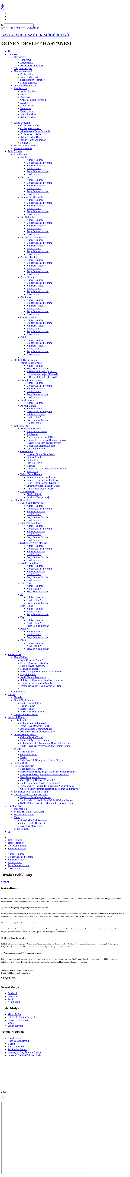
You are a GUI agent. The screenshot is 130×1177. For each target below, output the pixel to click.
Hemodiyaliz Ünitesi (30, 380)
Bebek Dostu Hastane (31, 474)
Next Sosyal (14, 1002)
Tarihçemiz (25, 59)
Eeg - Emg (25, 583)
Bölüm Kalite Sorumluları (33, 139)
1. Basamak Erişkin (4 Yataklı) (42, 377)
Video (17, 817)
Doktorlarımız (34, 174)
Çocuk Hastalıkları (29, 317)
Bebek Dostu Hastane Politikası (42, 480)
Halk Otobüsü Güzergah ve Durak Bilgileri (42, 760)
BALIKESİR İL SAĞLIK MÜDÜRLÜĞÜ (35, 35)
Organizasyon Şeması (25, 85)
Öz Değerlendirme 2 (30, 128)
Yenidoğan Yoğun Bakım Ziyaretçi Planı (40, 686)
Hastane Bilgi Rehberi (25, 145)
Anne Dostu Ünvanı (37, 431)
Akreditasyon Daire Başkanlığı (35, 131)
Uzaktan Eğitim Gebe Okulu (41, 454)
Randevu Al (20, 691)
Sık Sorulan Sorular (24, 766)
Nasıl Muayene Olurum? (32, 665)
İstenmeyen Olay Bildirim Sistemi (31, 791)
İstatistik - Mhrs (28, 114)
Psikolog (24, 628)
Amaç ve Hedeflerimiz (31, 65)
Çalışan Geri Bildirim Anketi (34, 723)
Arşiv (23, 94)
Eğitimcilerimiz (34, 457)
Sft (21, 594)
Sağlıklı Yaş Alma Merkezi (33, 543)
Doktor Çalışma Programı (39, 162)
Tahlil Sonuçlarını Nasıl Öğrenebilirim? (40, 783)
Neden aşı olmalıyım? (31, 826)
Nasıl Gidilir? (27, 751)
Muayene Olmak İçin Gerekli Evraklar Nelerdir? (44, 774)
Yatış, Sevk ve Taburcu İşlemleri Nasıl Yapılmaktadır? (47, 786)
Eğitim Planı (33, 460)
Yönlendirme (14, 654)
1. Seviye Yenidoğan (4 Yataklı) (42, 374)
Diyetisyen (25, 640)
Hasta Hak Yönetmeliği (32, 711)
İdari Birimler (20, 88)
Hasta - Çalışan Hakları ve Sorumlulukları (41, 671)
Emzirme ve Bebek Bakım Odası (43, 485)
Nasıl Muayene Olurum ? (33, 777)
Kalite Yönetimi (28, 117)
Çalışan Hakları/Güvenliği (33, 99)
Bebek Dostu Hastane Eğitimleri (43, 483)
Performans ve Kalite (30, 134)
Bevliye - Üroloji (28, 257)
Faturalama (25, 108)
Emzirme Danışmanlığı (38, 497)
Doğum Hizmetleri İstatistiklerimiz (44, 443)
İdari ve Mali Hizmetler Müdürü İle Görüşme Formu (46, 800)
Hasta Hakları (27, 111)
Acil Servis (25, 157)
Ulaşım (17, 748)
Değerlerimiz (26, 62)
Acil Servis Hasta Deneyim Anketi (37, 731)
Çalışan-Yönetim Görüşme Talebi (31, 794)
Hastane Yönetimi (23, 71)
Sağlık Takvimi (21, 828)
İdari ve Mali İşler (29, 77)
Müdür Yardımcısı (29, 82)
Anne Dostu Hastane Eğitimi (41, 437)
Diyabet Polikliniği (29, 563)
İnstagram (12, 996)
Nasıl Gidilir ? (34, 168)
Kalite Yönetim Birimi (31, 137)
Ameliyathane (27, 400)
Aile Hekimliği (27, 217)
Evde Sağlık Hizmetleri (32, 503)
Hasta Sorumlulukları (31, 703)
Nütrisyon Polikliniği (30, 523)
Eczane (24, 102)
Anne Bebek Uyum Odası (40, 488)
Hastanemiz (20, 57)
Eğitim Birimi (27, 105)
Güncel (11, 694)
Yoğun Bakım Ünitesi (31, 362)
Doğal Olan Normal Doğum (41, 445)
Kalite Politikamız (23, 148)
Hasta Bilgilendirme (24, 700)
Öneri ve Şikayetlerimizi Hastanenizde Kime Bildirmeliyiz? (50, 788)
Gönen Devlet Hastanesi (32, 823)
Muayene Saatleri (29, 668)
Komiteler (25, 142)
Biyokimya (25, 297)
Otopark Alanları (28, 754)
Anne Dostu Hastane (30, 428)
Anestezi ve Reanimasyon (33, 237)
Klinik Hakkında (35, 160)
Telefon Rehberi (22, 763)
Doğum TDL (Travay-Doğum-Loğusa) (46, 440)
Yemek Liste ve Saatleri (26, 714)
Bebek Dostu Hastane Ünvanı (42, 477)
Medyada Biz (20, 808)
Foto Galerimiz (34, 463)
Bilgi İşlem (25, 97)
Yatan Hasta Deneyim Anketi (34, 726)
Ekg (22, 617)
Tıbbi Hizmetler (22, 500)
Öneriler (31, 465)
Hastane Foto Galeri (24, 814)
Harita (23, 757)
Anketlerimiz (20, 720)
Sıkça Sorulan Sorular (38, 171)
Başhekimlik (26, 74)
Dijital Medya (14, 806)
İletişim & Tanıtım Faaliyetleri (29, 811)
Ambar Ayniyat (28, 91)
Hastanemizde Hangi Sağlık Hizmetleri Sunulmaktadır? (48, 771)
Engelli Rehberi (28, 674)
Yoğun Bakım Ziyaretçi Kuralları (36, 683)
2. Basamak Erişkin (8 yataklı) (42, 371)
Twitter (11, 999)
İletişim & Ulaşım (16, 717)
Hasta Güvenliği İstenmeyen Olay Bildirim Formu (45, 746)
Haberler (18, 697)
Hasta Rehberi (21, 657)
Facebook (12, 993)
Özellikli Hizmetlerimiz (25, 360)
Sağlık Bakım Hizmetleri (32, 79)
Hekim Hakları (27, 706)
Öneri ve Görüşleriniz (25, 734)
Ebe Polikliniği (27, 491)
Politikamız (32, 434)
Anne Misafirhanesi (36, 448)
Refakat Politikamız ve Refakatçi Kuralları (41, 680)
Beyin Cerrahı (27, 277)
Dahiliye (24, 337)
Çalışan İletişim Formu (31, 737)
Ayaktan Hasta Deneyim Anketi (36, 728)
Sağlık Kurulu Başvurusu (33, 677)
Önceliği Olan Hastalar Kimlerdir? (37, 780)
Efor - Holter (26, 605)
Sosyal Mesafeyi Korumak (33, 820)
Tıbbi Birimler (15, 151)
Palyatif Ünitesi (28, 405)
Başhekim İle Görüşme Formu (35, 797)
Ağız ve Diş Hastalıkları (32, 197)
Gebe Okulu (26, 451)
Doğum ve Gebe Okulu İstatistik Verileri (47, 468)
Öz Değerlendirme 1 (30, 125)
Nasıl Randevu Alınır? (31, 660)
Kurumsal (12, 54)
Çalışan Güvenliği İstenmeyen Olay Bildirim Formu (46, 743)
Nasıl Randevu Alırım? (31, 768)
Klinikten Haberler (36, 165)
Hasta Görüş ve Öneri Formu (34, 740)
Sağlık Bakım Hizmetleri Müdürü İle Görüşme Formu (47, 803)
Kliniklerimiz (20, 154)
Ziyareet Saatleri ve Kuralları (34, 663)
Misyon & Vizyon (23, 68)
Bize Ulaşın (32, 471)
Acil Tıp (24, 177)
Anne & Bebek (21, 425)
